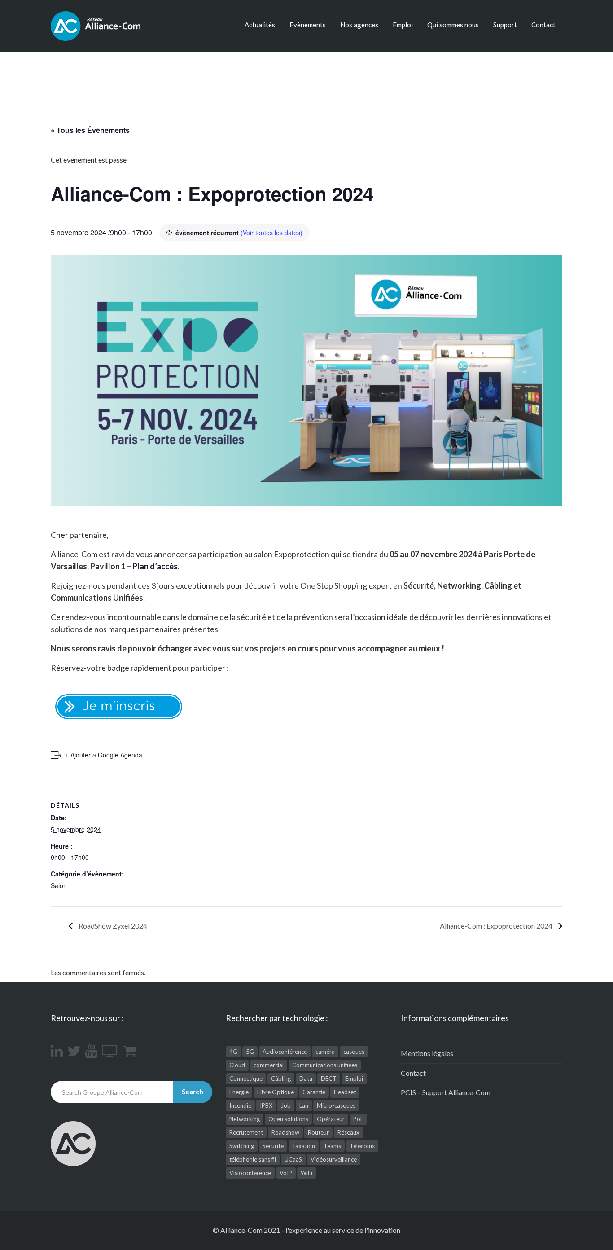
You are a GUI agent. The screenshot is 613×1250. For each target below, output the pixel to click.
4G (233, 1051)
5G (250, 1051)
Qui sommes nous (453, 25)
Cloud (237, 1065)
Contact (543, 25)
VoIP (286, 1172)
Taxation (303, 1145)
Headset (345, 1092)
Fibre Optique (275, 1092)
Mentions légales (427, 1053)
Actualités (260, 25)
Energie (239, 1092)
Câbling (281, 1078)
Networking (244, 1118)
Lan (303, 1105)
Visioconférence (250, 1172)
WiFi (306, 1172)
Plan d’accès (155, 566)
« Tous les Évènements (90, 130)
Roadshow (285, 1132)
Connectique (246, 1078)
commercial (269, 1065)
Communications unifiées (324, 1065)
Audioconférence (285, 1051)
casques (353, 1051)
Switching (241, 1145)
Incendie (240, 1105)
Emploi (403, 25)
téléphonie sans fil (252, 1159)
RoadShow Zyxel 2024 (112, 925)
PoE (358, 1118)
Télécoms (362, 1145)
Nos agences (359, 25)
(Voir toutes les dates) (271, 232)
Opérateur (331, 1118)
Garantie (313, 1092)
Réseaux (348, 1132)
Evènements (307, 25)
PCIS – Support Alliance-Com (445, 1092)
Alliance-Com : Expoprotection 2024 (497, 925)
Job (286, 1105)
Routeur (318, 1132)
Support (505, 25)
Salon (59, 885)
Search (192, 1091)
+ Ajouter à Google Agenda (103, 754)
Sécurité (273, 1145)
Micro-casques (336, 1105)
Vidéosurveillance (334, 1159)
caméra (325, 1051)
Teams (332, 1145)
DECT (329, 1078)
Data (305, 1078)
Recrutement (246, 1132)
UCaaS (293, 1159)
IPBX (266, 1105)
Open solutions (288, 1118)
